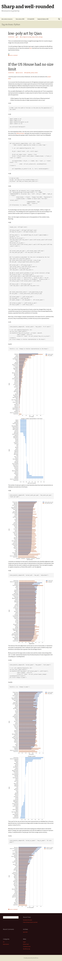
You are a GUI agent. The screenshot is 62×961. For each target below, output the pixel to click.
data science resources (7, 19)
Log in (24, 942)
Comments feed (26, 946)
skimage (41, 37)
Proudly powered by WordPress (31, 958)
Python (36, 37)
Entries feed (26, 944)
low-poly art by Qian (25, 33)
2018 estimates (20, 133)
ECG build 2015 (30, 19)
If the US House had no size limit (30, 922)
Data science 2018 (20, 19)
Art (17, 37)
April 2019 (25, 932)
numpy (33, 37)
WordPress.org (26, 949)
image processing (27, 37)
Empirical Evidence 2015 (43, 19)
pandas (32, 72)
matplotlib (28, 72)
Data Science (20, 72)
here (30, 48)
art (21, 37)
